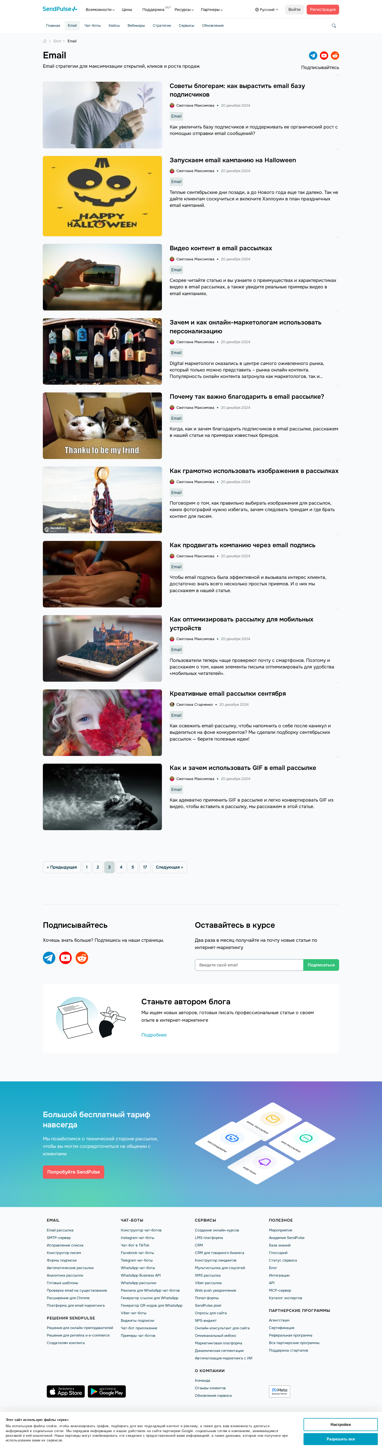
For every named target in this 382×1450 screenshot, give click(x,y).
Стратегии (162, 25)
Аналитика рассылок (65, 1275)
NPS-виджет (206, 1320)
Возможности (98, 9)
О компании (210, 1370)
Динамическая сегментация (219, 1350)
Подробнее (154, 1035)
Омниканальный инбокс (215, 1335)
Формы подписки (62, 1260)
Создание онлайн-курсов (217, 1230)
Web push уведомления (215, 1290)
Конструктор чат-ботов (141, 1230)
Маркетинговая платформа (218, 1343)
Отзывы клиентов (210, 1388)
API (272, 1282)
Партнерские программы (299, 1310)
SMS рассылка (208, 1275)
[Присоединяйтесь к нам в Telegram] (313, 55)
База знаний (280, 1245)
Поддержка (153, 9)
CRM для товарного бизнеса (219, 1252)
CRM (199, 1245)
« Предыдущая (62, 867)
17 (145, 867)
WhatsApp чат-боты (138, 1267)
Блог (273, 1267)
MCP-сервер (280, 1290)
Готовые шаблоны (62, 1282)
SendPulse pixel (208, 1305)
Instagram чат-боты (137, 1237)
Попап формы (207, 1298)
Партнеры (210, 9)
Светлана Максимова (195, 105)
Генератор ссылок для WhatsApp (149, 1298)
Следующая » (169, 867)
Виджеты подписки (137, 1320)
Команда (202, 1380)
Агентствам (279, 1320)
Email (72, 25)
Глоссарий (278, 1252)
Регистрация (323, 9)
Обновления (212, 25)
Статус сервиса (283, 1260)
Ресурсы (182, 9)
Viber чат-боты (134, 1313)
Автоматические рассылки (70, 1267)
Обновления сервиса (213, 1395)
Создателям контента (66, 1342)
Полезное (281, 1220)
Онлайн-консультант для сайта (222, 1328)
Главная (53, 25)
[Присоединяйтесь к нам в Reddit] (335, 55)
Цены (127, 9)
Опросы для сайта (211, 1313)
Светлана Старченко (194, 704)
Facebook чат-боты (137, 1252)
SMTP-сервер (59, 1237)
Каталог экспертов (285, 1298)
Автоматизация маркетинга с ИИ (223, 1358)
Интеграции (279, 1275)
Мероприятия (280, 1230)
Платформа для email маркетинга (76, 1305)
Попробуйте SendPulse (73, 1172)
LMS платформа (209, 1237)
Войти (294, 9)
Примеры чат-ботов (138, 1335)
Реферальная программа (290, 1335)
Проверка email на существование (77, 1290)
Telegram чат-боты (137, 1260)
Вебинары (136, 25)
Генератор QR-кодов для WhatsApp (151, 1305)
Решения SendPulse (71, 1318)
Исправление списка (65, 1245)
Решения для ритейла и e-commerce (78, 1335)
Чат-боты (92, 25)
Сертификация (281, 1327)
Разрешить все (341, 1439)
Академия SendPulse (287, 1237)
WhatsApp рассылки (138, 1282)
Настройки (341, 1424)
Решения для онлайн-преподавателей (80, 1327)
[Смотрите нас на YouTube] (324, 55)
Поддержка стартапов (288, 1350)
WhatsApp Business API (141, 1275)
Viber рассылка (208, 1282)
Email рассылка (60, 1230)
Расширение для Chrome (68, 1298)
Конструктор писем (64, 1252)
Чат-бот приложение (139, 1328)
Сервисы (186, 25)
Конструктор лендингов (215, 1260)
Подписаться (321, 965)
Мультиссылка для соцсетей (220, 1267)
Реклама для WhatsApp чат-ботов (150, 1290)
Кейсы (114, 25)
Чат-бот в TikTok (135, 1245)
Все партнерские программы (294, 1342)
